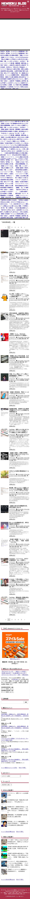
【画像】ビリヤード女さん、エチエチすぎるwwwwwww (15, 57)
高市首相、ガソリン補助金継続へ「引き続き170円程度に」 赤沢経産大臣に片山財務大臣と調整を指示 (17, 823)
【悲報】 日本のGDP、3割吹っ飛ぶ (9, 88)
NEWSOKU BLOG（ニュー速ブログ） (15, 896)
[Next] (24, 227)
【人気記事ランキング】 (19, 673)
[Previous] (5, 227)
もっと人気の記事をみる (8, 831)
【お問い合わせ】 (6, 673)
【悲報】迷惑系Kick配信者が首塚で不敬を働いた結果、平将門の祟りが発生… (17, 848)
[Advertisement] (15, 35)
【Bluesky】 (25, 674)
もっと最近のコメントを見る (9, 767)
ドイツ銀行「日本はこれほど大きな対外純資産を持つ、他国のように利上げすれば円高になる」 (17, 841)
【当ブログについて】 (7, 671)
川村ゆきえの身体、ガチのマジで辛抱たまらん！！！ (14, 202)
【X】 (19, 674)
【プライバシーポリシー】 (8, 674)
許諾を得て (15, 679)
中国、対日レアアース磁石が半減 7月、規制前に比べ (14, 73)
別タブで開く (22, 767)
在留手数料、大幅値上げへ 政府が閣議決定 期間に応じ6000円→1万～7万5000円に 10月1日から (15, 716)
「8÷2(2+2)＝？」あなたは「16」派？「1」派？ (12, 133)
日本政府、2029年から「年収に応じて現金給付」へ (13, 67)
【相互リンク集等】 (20, 671)
